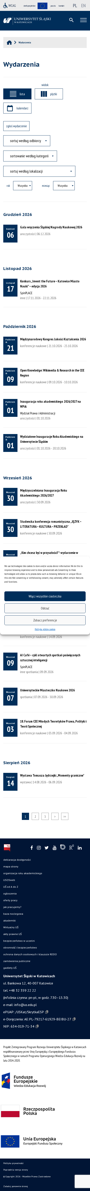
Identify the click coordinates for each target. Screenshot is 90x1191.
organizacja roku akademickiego (22, 873)
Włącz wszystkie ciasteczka (45, 596)
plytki (53, 94)
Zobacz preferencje (45, 620)
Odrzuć (45, 608)
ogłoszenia (10, 893)
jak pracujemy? (12, 907)
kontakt (61, 5)
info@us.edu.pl (25, 1005)
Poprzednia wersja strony (15, 1169)
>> (64, 816)
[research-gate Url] (71, 848)
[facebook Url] (31, 848)
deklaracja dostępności (17, 859)
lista (22, 94)
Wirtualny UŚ (10, 927)
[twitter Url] (47, 848)
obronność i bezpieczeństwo (20, 947)
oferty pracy (10, 900)
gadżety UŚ (9, 967)
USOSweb (9, 880)
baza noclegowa (13, 913)
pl (75, 5)
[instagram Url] (39, 848)
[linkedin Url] (79, 848)
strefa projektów (29, 5)
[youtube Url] (54, 848)
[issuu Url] (62, 848)
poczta (53, 5)
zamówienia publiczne (16, 961)
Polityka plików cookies (45, 629)
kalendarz (22, 108)
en (83, 5)
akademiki (9, 920)
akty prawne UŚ (12, 934)
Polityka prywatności (13, 1163)
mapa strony (10, 866)
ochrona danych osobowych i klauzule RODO (30, 954)
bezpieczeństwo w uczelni (19, 940)
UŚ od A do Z (10, 886)
